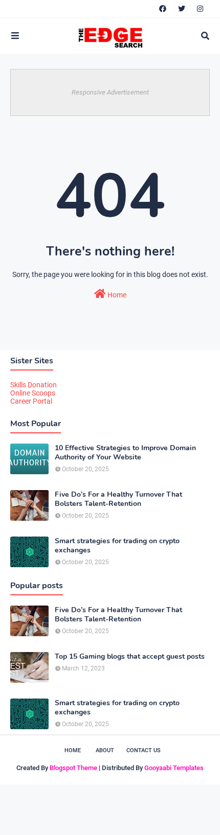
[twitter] (181, 8)
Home (116, 295)
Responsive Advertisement (110, 92)
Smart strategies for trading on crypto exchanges (117, 546)
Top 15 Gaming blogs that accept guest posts (130, 656)
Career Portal (31, 401)
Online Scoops (32, 393)
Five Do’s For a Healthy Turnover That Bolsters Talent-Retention (118, 499)
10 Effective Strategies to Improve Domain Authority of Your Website (125, 453)
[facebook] (163, 8)
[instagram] (200, 8)
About (105, 750)
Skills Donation (33, 385)
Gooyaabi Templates (174, 768)
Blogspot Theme (73, 768)
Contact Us (143, 750)
